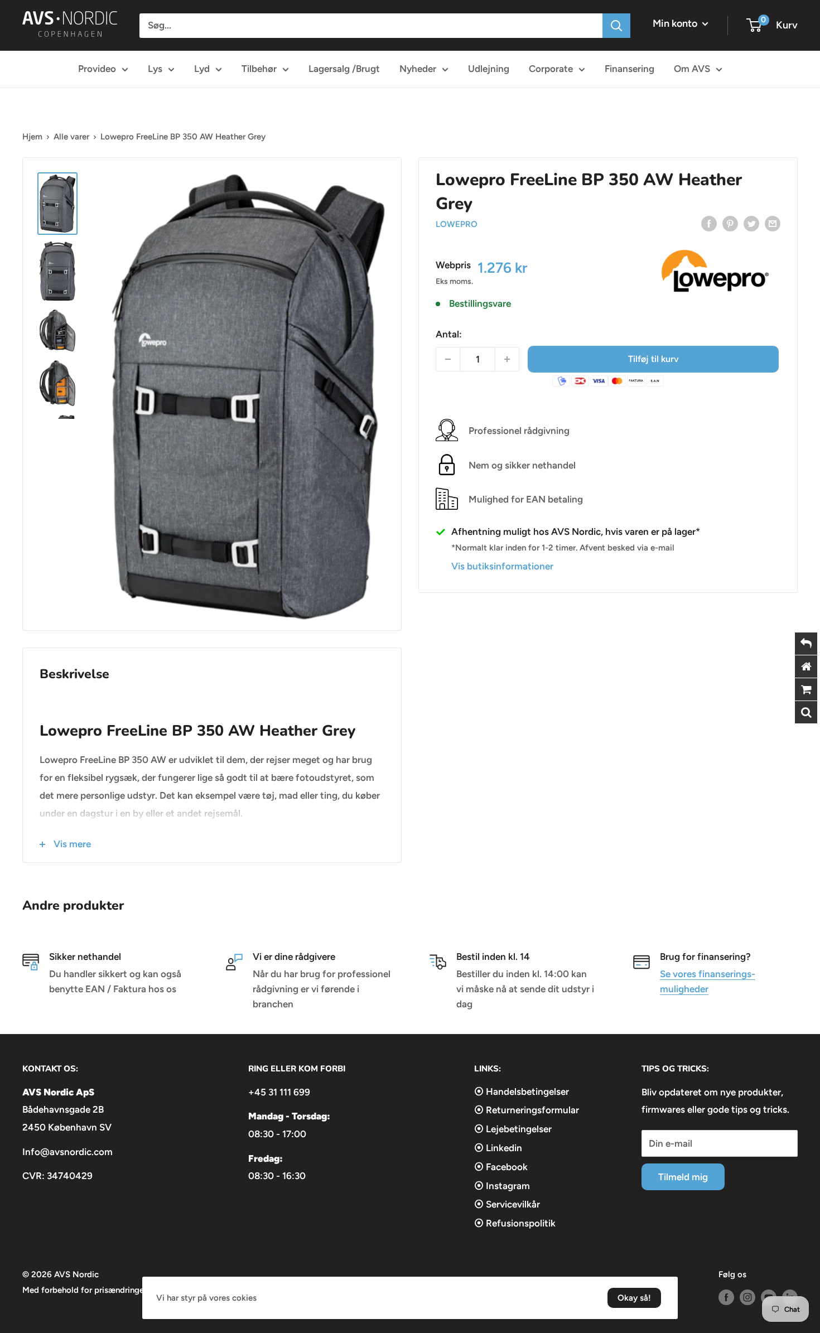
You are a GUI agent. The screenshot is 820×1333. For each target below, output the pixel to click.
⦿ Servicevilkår (507, 1204)
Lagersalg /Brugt (344, 68)
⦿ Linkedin (498, 1147)
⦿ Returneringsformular (526, 1109)
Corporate (551, 68)
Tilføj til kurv (653, 359)
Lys (155, 68)
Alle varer (71, 137)
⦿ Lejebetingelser (513, 1128)
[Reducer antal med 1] (448, 359)
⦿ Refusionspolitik (515, 1223)
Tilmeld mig (683, 1176)
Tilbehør (259, 68)
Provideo (97, 68)
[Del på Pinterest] (730, 223)
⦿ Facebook (501, 1166)
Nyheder (417, 68)
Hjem (32, 137)
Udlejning (488, 68)
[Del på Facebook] (709, 223)
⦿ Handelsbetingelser (521, 1091)
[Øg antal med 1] (507, 359)
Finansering (629, 68)
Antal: (449, 334)
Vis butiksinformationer (502, 566)
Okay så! (634, 1298)
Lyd (202, 68)
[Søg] (616, 25)
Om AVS (692, 68)
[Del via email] (772, 223)
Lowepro (456, 224)
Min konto (676, 23)
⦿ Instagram (502, 1185)
